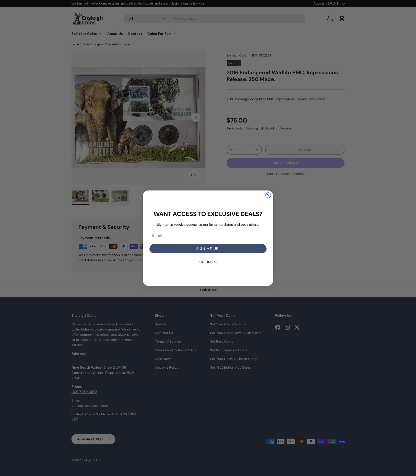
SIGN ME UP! (208, 248)
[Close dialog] (268, 195)
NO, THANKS (208, 262)
